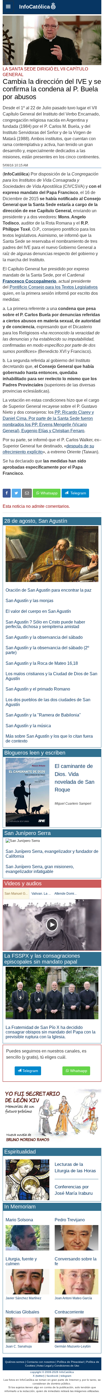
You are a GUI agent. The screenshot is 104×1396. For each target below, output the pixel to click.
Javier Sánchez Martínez (23, 1298)
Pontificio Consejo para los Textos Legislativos (54, 287)
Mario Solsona (19, 1220)
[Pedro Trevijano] (76, 1238)
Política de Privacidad (70, 1361)
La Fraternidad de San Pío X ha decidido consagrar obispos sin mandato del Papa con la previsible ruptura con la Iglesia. (50, 1032)
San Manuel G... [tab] (16, 893)
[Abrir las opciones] (8, 7)
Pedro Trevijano (70, 1220)
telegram (66, 1375)
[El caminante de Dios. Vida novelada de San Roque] (27, 792)
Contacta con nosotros (41, 1361)
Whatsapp (48, 493)
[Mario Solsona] (27, 1238)
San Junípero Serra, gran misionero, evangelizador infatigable (40, 869)
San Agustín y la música (28, 725)
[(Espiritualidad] (27, 1178)
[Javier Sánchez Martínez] (27, 1281)
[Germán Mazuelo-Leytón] (76, 1330)
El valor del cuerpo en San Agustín (38, 611)
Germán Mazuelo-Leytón (73, 1346)
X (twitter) (38, 1375)
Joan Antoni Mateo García (73, 1298)
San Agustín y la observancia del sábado (44, 637)
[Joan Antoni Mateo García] (76, 1281)
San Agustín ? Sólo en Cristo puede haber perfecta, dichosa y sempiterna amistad (45, 624)
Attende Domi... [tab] (65, 893)
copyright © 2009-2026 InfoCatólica (52, 1372)
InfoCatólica (34, 7)
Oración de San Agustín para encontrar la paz (48, 590)
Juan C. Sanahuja (19, 1346)
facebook (52, 1375)
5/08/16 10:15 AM (15, 165)
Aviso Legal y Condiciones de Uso (58, 1365)
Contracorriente (69, 1312)
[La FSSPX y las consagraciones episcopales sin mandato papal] (52, 993)
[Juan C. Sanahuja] (27, 1330)
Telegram (77, 493)
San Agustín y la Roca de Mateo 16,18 (42, 663)
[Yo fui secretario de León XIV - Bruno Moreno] (52, 1116)
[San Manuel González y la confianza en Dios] (52, 924)
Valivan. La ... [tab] (41, 893)
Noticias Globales (22, 1312)
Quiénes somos (14, 1361)
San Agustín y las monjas (29, 600)
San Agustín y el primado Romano (38, 689)
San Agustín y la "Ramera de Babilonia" (43, 715)
